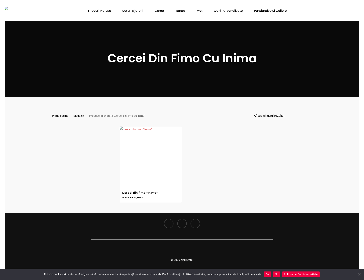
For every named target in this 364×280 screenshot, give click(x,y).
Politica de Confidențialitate (301, 274)
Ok (267, 274)
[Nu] (359, 274)
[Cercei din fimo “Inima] (151, 157)
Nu (276, 274)
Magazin (79, 115)
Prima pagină (60, 115)
